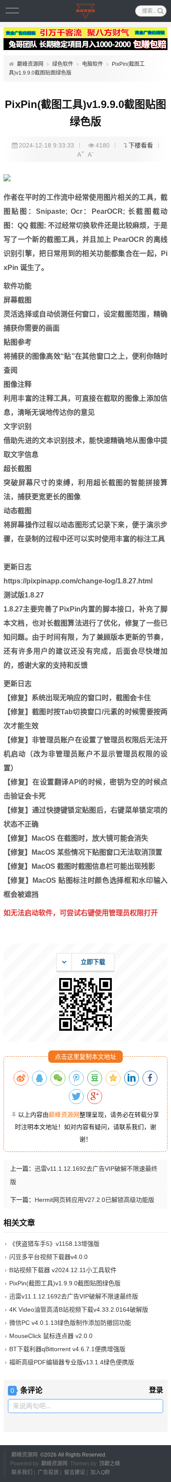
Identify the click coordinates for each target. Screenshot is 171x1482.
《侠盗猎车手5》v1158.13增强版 (54, 1243)
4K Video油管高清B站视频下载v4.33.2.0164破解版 (78, 1309)
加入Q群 (100, 1472)
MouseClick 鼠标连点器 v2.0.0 (51, 1335)
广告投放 (48, 1472)
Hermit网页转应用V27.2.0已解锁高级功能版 (94, 1199)
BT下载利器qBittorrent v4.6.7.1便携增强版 (67, 1349)
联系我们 (21, 1472)
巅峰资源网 (30, 64)
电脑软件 (92, 64)
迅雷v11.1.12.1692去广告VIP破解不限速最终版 (73, 1296)
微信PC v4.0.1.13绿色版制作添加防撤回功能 (70, 1322)
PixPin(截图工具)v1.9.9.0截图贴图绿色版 (65, 1283)
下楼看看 (140, 145)
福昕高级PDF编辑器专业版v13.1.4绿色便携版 (71, 1362)
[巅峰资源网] (85, 11)
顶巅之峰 (109, 1463)
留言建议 (74, 1472)
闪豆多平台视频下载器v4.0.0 (48, 1256)
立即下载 (93, 961)
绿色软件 (62, 64)
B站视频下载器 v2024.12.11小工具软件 (63, 1269)
